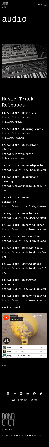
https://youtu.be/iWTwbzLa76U (24, 229)
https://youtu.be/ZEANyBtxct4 (24, 241)
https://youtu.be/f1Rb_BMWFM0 (24, 206)
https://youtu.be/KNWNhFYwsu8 (24, 300)
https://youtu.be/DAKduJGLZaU (24, 289)
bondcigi (5, 365)
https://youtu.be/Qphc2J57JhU (24, 170)
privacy (7, 429)
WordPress (35, 435)
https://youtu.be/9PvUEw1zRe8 (24, 218)
